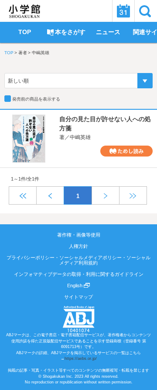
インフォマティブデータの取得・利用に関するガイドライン (78, 274)
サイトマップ (78, 296)
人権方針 (78, 246)
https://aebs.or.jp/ (81, 358)
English (75, 285)
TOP (9, 52)
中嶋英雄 (80, 137)
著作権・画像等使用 (78, 234)
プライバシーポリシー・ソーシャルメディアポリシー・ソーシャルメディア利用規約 (78, 260)
